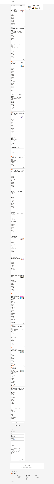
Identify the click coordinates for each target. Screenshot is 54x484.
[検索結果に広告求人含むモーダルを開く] (12, 5)
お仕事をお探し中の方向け (19, 476)
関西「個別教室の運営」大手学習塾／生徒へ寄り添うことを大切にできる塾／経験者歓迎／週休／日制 (17, 389)
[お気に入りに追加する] (23, 25)
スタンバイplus (36, 476)
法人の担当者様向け (18, 477)
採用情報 (26, 479)
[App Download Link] (33, 8)
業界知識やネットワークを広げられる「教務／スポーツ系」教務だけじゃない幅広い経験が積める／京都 (17, 158)
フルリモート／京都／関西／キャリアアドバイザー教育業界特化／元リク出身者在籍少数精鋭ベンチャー (17, 171)
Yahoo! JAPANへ (12, 481)
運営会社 (26, 478)
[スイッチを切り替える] (15, 5)
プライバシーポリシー (27, 477)
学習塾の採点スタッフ (14, 368)
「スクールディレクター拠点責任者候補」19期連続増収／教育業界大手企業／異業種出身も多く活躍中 (17, 409)
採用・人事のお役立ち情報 (37, 477)
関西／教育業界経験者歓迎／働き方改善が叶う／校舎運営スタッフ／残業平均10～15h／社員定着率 (17, 95)
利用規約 (26, 476)
